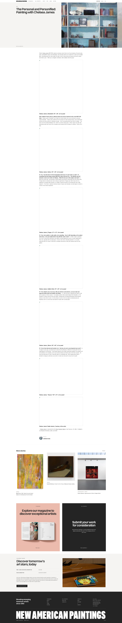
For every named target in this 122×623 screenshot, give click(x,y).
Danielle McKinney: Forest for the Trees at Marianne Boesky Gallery (61, 484)
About (79, 600)
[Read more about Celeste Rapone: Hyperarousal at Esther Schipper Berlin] (91, 474)
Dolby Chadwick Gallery (60, 429)
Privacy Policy (26, 620)
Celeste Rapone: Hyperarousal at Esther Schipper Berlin (89, 493)
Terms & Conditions (19, 620)
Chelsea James (45, 53)
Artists (48, 600)
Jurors (48, 603)
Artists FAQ (64, 600)
